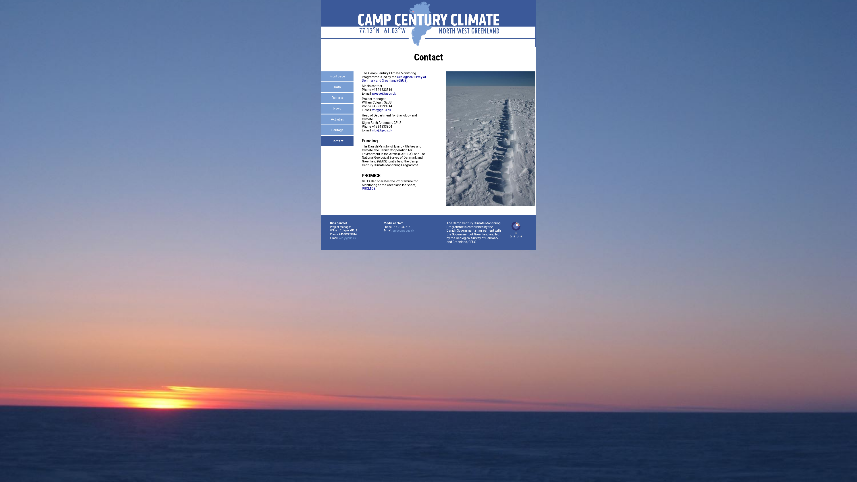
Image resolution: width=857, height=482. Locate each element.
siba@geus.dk (382, 130)
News (337, 108)
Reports (337, 98)
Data (337, 87)
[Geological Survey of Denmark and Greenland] (516, 229)
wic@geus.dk (381, 110)
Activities (337, 119)
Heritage (337, 130)
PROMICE (369, 188)
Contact (337, 141)
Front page (337, 76)
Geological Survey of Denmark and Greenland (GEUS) (394, 79)
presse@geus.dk (384, 93)
